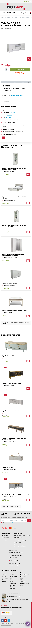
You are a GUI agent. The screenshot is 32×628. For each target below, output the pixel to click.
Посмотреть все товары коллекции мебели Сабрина (15, 322)
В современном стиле (24, 584)
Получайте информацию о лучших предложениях (14, 517)
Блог (15, 544)
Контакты (4, 540)
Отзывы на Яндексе (14, 563)
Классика (9, 115)
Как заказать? (27, 1)
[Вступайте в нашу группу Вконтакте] (2, 620)
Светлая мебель (4, 580)
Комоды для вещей (13, 577)
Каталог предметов (9, 12)
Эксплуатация (17, 542)
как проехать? (14, 560)
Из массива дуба (24, 574)
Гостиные (4, 572)
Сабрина (12, 112)
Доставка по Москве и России (22, 535)
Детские (4, 576)
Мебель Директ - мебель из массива (13, 607)
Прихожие (5, 578)
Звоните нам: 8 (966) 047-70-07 (22, 514)
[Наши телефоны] (26, 13)
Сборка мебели (18, 539)
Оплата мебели (18, 537)
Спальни (4, 574)
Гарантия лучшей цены (20, 546)
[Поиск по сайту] (22, 13)
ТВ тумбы (8, 117)
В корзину (21, 69)
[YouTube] (5, 620)
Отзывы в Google (14, 565)
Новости (4, 539)
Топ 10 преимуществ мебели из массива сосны (17, 600)
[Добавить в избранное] (3, 138)
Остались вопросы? (4, 514)
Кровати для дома (13, 580)
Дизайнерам (5, 537)
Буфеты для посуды (13, 573)
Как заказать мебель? (20, 540)
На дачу (22, 578)
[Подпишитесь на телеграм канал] (9, 620)
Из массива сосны (25, 572)
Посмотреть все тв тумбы (10, 506)
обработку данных (15, 523)
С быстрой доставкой (23, 580)
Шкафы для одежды (13, 584)
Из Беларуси (23, 576)
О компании (5, 535)
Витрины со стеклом (13, 587)
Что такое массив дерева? (13, 596)
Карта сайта (4, 605)
